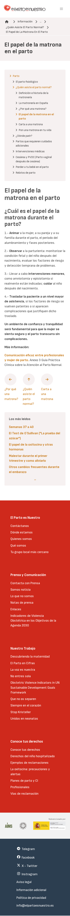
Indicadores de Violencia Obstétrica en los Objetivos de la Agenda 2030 (33, 621)
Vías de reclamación (24, 794)
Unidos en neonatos (24, 719)
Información (25, 21)
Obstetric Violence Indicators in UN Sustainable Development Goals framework (35, 687)
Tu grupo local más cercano (29, 552)
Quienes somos (21, 539)
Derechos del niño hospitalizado (32, 756)
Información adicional (31, 890)
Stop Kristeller (20, 712)
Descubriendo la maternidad (30, 656)
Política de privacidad (31, 898)
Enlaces (15, 609)
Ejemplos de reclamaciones (29, 763)
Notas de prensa (21, 603)
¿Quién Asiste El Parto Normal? (25, 27)
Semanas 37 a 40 (21, 427)
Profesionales (19, 787)
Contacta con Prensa (25, 583)
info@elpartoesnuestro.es (35, 905)
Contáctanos (19, 526)
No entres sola (20, 676)
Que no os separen (23, 699)
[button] (61, 9)
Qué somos (18, 545)
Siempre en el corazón (25, 705)
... (40, 21)
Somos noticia (20, 590)
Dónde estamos (21, 532)
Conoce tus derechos (25, 750)
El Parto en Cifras (22, 663)
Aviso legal (24, 882)
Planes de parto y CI (24, 781)
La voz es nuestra (22, 670)
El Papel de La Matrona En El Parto (27, 32)
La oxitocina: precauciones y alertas (30, 771)
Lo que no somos (22, 596)
